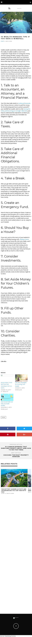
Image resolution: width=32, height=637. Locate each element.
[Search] (30, 2)
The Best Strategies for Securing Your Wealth (20, 384)
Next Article (16, 452)
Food (3, 417)
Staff (2, 41)
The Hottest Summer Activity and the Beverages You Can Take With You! (13, 490)
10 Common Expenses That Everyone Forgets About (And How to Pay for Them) (16, 448)
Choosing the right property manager (16, 455)
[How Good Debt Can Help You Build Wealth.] (7, 397)
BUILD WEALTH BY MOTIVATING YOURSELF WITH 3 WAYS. (6, 385)
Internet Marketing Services (8, 636)
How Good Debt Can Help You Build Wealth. (7, 403)
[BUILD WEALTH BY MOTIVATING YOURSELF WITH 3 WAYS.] (7, 378)
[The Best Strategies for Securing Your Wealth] (21, 378)
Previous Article (16, 444)
